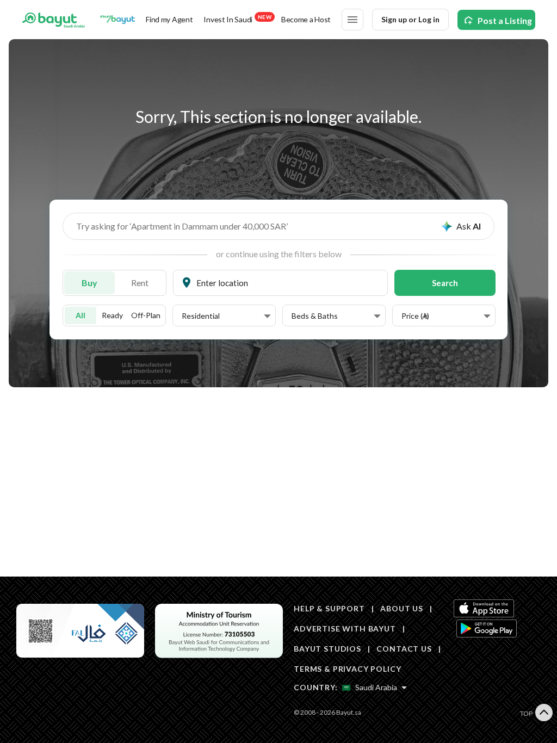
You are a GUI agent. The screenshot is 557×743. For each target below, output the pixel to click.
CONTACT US (403, 648)
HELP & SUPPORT (329, 608)
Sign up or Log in (410, 19)
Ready (112, 315)
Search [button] (445, 283)
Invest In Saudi (237, 19)
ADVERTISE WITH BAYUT (345, 628)
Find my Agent (169, 19)
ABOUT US (401, 608)
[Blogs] (117, 19)
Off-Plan (145, 315)
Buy (89, 282)
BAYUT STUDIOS (327, 648)
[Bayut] (53, 19)
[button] (226, 316)
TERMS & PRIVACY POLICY (347, 668)
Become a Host (306, 19)
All (80, 315)
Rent (139, 282)
